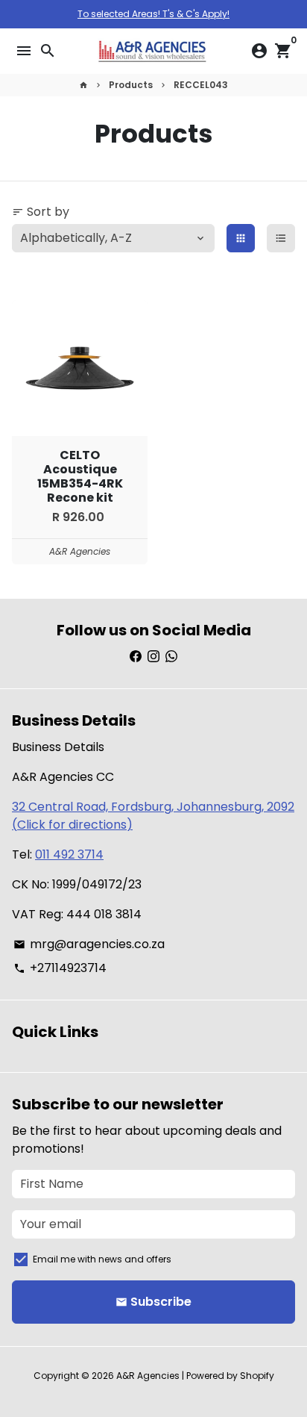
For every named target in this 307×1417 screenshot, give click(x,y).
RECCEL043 (201, 84)
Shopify (257, 1375)
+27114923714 (60, 968)
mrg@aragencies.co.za (89, 944)
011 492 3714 (69, 854)
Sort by (40, 211)
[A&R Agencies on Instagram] (153, 656)
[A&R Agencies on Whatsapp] (171, 656)
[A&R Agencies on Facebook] (136, 656)
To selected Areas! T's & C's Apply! (153, 13)
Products (131, 84)
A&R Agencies (148, 1375)
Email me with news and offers (102, 1259)
